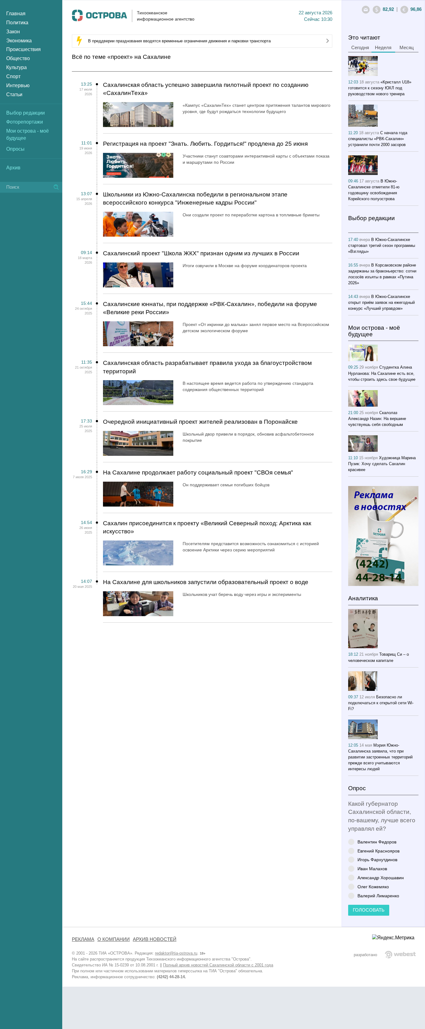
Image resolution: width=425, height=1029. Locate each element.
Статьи (14, 94)
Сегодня (360, 47)
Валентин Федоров (376, 841)
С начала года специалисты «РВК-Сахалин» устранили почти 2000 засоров (377, 138)
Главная (16, 13)
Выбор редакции (25, 113)
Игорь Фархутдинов (377, 859)
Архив (13, 167)
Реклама (83, 939)
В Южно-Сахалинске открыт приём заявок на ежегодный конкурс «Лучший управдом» (381, 302)
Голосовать (369, 910)
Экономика (19, 40)
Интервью (18, 85)
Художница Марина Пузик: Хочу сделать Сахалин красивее (382, 463)
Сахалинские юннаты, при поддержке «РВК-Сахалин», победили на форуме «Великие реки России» (210, 308)
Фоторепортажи (24, 122)
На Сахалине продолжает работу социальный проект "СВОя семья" (198, 472)
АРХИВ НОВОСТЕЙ (154, 939)
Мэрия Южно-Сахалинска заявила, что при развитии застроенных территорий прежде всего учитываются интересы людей (380, 757)
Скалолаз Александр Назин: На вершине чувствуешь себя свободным (377, 418)
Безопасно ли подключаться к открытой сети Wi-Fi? (380, 703)
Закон (13, 31)
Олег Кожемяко (373, 886)
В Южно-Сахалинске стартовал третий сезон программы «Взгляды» (381, 245)
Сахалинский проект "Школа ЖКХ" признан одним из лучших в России (201, 253)
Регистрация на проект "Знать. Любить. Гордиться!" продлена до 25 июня (205, 143)
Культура (16, 67)
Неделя (383, 47)
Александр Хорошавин (380, 877)
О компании (113, 939)
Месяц (406, 47)
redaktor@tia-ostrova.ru (176, 953)
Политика (17, 22)
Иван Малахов (372, 868)
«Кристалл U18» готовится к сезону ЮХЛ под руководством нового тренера (379, 88)
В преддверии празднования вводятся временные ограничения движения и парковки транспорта (179, 41)
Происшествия (23, 49)
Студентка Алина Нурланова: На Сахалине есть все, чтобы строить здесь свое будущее (381, 373)
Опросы (15, 149)
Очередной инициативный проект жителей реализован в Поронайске (200, 421)
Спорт (13, 76)
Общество (18, 58)
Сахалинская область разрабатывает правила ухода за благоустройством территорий (207, 367)
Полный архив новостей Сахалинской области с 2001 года (218, 965)
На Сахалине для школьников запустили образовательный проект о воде (205, 582)
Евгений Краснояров (378, 850)
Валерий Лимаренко (378, 895)
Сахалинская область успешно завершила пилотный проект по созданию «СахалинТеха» (205, 89)
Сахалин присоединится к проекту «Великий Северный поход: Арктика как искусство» (207, 527)
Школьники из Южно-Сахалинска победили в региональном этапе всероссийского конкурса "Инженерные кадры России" (195, 198)
